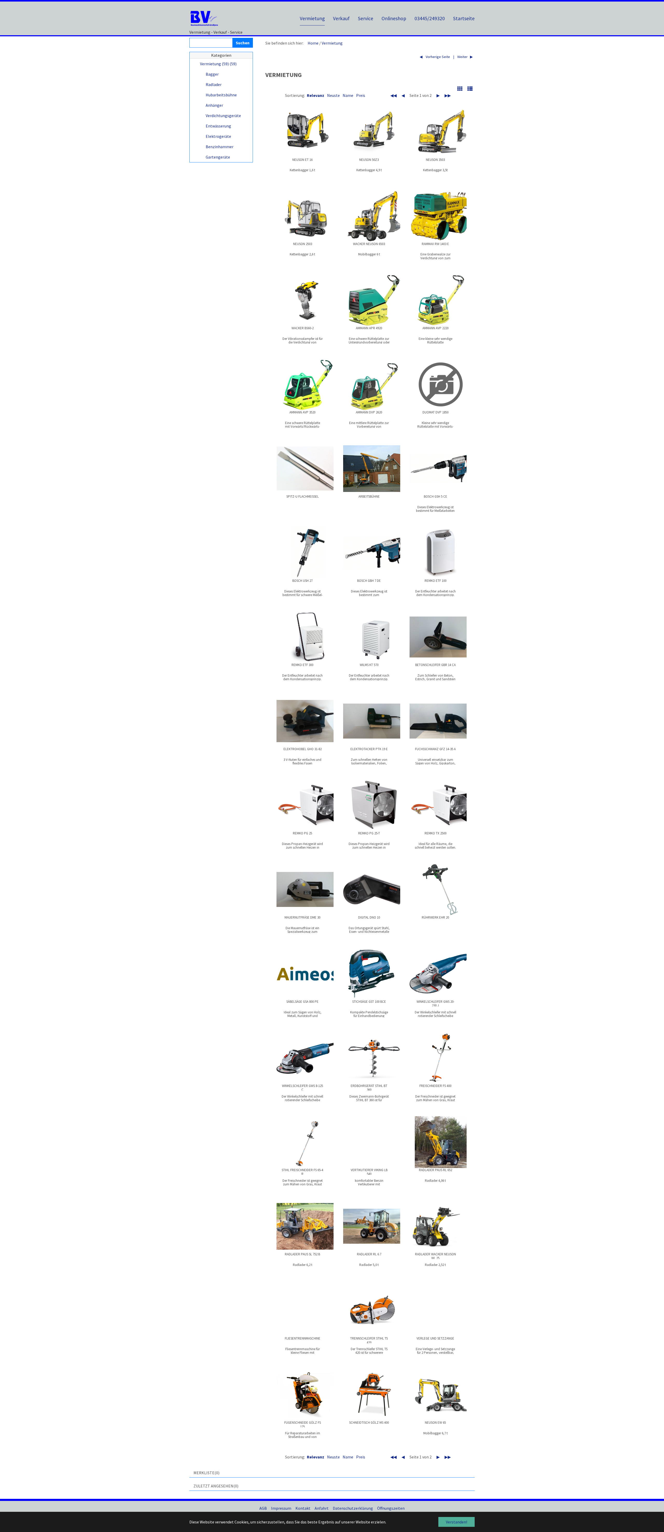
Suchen (243, 42)
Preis (360, 95)
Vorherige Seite (437, 56)
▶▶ (448, 95)
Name (348, 95)
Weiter (462, 56)
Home (313, 43)
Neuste (333, 95)
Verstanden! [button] (456, 1521)
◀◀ (393, 95)
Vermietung (332, 43)
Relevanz (315, 95)
